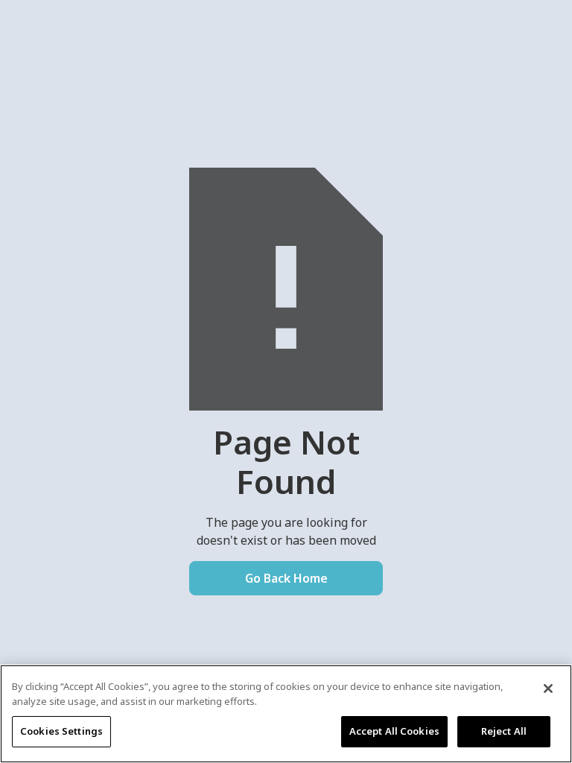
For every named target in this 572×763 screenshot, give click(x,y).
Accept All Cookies (394, 731)
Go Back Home (286, 578)
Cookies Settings (61, 731)
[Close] (548, 688)
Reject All (504, 731)
